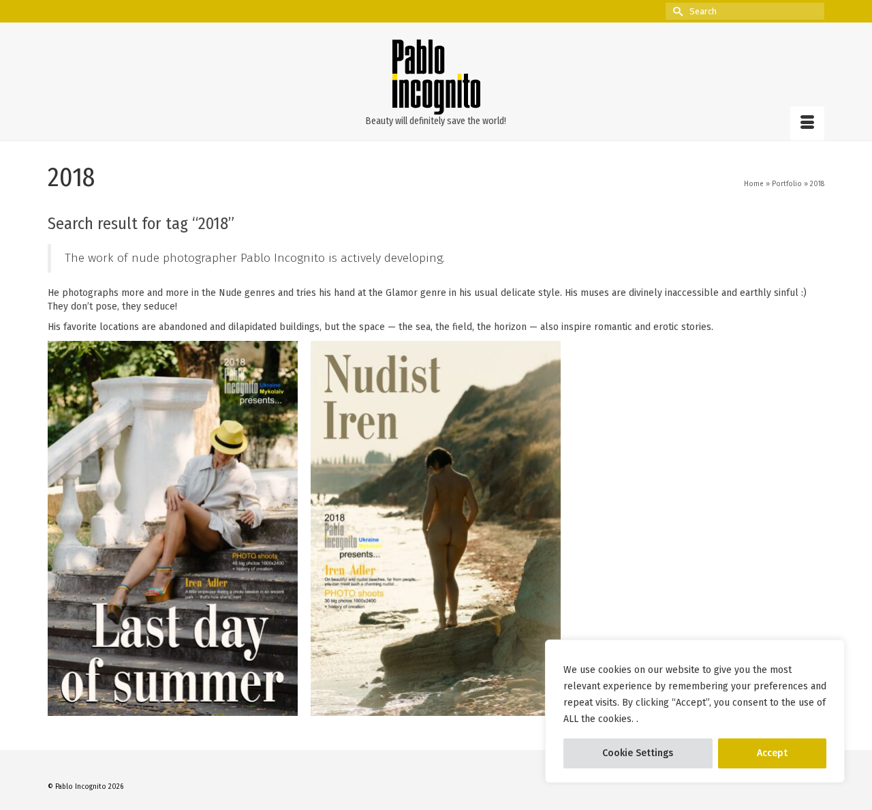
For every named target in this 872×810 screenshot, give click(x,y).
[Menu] (807, 123)
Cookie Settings (637, 753)
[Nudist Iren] (436, 528)
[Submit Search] (676, 11)
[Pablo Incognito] (436, 77)
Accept (772, 753)
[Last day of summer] (173, 528)
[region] (695, 711)
